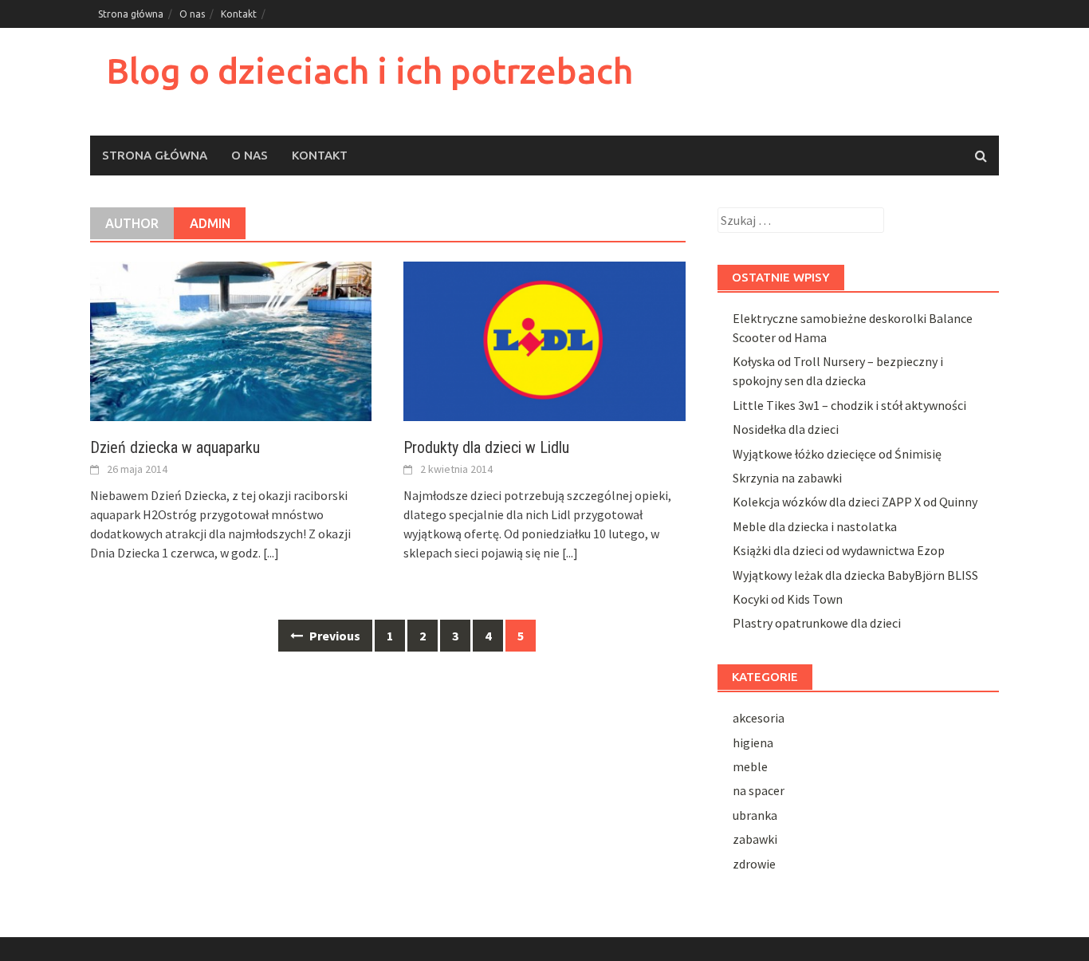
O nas (192, 14)
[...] (271, 553)
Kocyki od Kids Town (788, 599)
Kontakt (239, 14)
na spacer (758, 790)
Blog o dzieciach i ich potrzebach (369, 70)
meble (750, 766)
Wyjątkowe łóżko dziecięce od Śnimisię (837, 454)
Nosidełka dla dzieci (786, 429)
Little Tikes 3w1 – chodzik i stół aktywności (849, 405)
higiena (753, 742)
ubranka (755, 815)
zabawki (755, 839)
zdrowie (754, 864)
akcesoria (758, 718)
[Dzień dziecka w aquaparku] (231, 340)
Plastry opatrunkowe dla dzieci (817, 623)
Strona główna (130, 14)
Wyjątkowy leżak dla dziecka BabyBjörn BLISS (855, 575)
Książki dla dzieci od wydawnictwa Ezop (839, 550)
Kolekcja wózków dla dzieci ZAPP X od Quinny (855, 502)
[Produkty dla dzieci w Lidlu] (544, 340)
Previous (333, 636)
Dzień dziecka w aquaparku (175, 447)
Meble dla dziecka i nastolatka (815, 526)
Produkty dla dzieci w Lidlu (486, 447)
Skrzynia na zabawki (787, 478)
